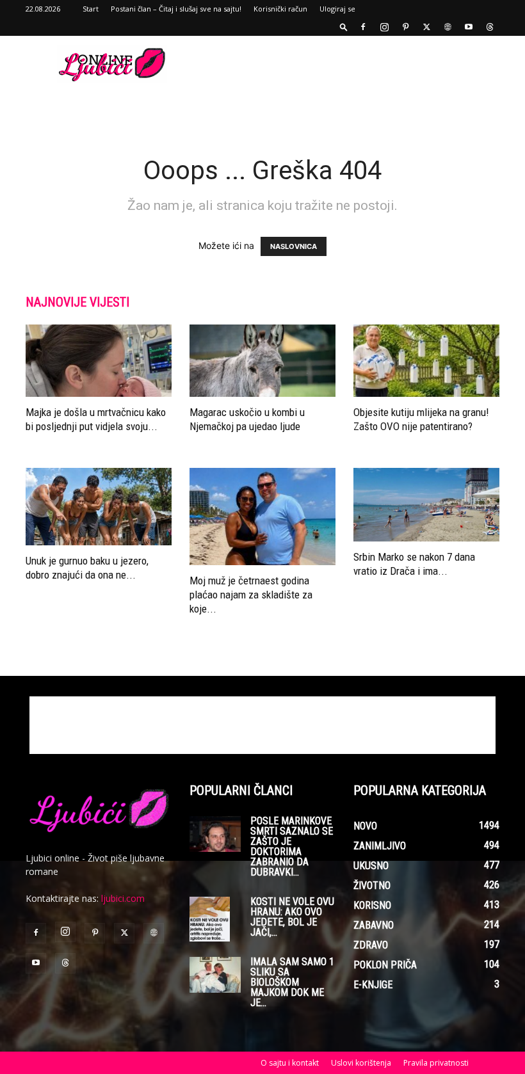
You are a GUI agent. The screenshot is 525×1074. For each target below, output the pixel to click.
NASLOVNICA (293, 246)
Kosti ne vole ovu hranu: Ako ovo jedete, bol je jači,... (292, 916)
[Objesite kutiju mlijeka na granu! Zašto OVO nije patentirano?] (426, 361)
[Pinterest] (405, 27)
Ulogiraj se (337, 8)
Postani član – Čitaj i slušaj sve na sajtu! (176, 8)
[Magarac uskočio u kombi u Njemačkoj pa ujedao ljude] (262, 361)
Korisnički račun (280, 8)
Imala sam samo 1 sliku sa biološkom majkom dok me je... (292, 982)
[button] (343, 26)
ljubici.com (123, 898)
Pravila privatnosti (436, 1062)
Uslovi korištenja (361, 1062)
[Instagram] (384, 27)
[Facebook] (363, 27)
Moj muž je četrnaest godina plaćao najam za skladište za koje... (251, 594)
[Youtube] (468, 27)
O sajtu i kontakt (290, 1062)
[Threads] (489, 27)
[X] (426, 27)
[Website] (447, 27)
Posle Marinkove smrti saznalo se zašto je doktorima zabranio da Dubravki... (291, 846)
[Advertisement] (349, 64)
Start (91, 8)
